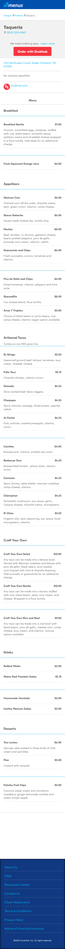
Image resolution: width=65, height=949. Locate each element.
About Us (11, 867)
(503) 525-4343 (16, 32)
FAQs (8, 876)
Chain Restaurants (17, 902)
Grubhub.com (18, 85)
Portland (18, 15)
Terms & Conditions (18, 911)
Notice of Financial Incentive (24, 928)
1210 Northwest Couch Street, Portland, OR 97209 (30, 64)
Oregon (8, 15)
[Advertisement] (32, 835)
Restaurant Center (17, 884)
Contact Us (12, 893)
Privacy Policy (14, 920)
